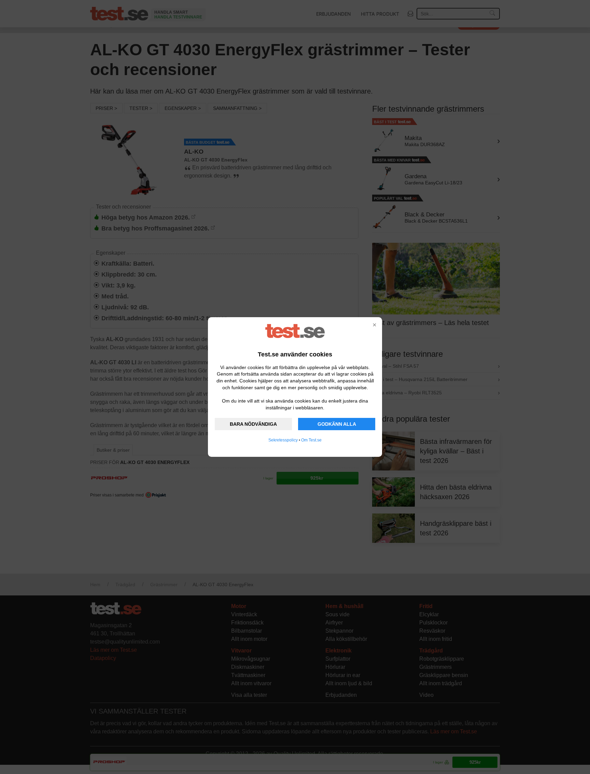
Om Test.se (311, 440)
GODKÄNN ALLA (337, 424)
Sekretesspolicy (283, 440)
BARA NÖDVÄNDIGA (253, 424)
